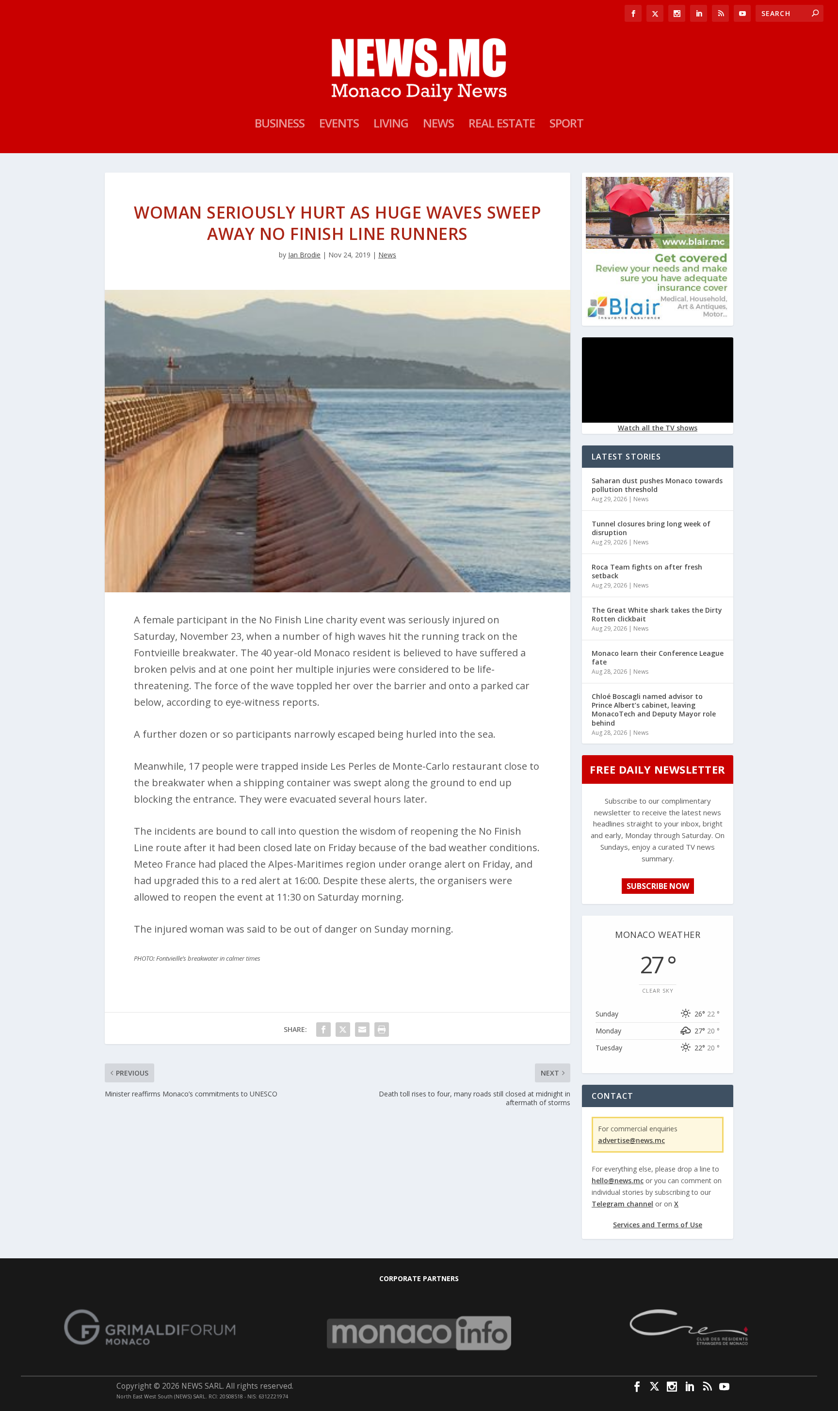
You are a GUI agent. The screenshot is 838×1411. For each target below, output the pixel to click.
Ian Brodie (304, 254)
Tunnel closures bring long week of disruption (651, 528)
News (438, 125)
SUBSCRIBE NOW (658, 886)
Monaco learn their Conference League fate (658, 657)
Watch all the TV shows (657, 427)
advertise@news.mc (631, 1140)
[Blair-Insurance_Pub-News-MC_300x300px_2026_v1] (657, 317)
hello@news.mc (618, 1180)
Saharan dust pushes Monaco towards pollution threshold (657, 485)
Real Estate (501, 125)
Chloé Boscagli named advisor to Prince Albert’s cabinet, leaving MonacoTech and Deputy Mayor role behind (654, 710)
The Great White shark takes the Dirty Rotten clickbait (657, 614)
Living (390, 125)
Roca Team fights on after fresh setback (647, 571)
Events (339, 125)
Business (280, 125)
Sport (566, 125)
